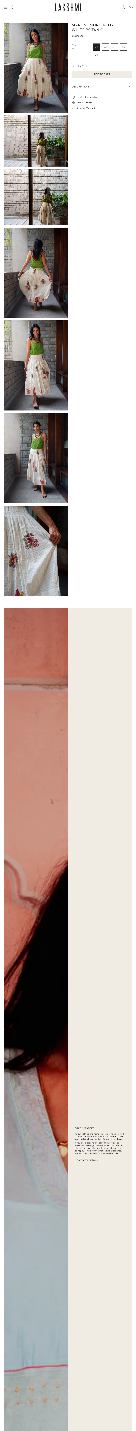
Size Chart (83, 66)
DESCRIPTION (80, 86)
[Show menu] (5, 7)
